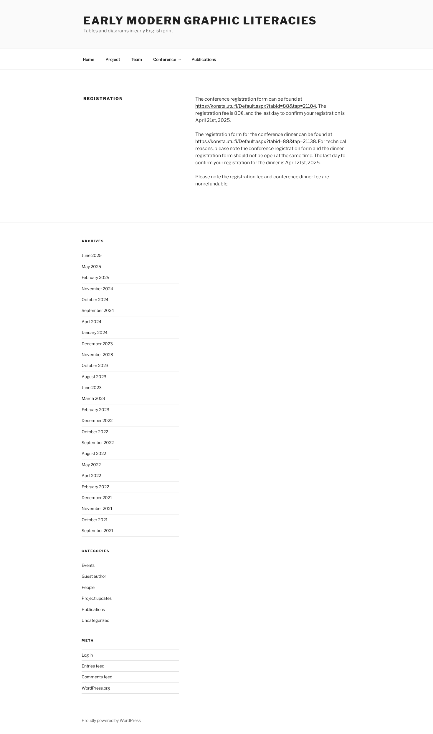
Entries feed (93, 665)
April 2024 (91, 321)
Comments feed (97, 676)
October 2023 (95, 365)
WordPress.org (96, 687)
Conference (164, 59)
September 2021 (97, 530)
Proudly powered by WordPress (111, 720)
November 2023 (97, 354)
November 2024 (97, 288)
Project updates (97, 598)
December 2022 (97, 420)
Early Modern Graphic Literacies (200, 20)
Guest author (94, 576)
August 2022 (94, 453)
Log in (87, 654)
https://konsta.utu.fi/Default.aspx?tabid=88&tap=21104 (255, 106)
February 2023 (95, 409)
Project (112, 59)
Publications (203, 59)
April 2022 (91, 475)
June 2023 (92, 387)
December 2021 (97, 497)
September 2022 (98, 442)
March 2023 (93, 398)
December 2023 (97, 343)
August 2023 (94, 376)
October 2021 (95, 519)
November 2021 (97, 508)
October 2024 (95, 299)
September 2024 (98, 310)
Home (88, 59)
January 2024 (95, 332)
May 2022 (91, 464)
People (88, 587)
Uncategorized (95, 620)
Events (88, 565)
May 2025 (91, 266)
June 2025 (92, 255)
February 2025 (95, 277)
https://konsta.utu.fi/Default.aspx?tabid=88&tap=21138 (255, 141)
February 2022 (95, 486)
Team (136, 59)
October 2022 (95, 431)
